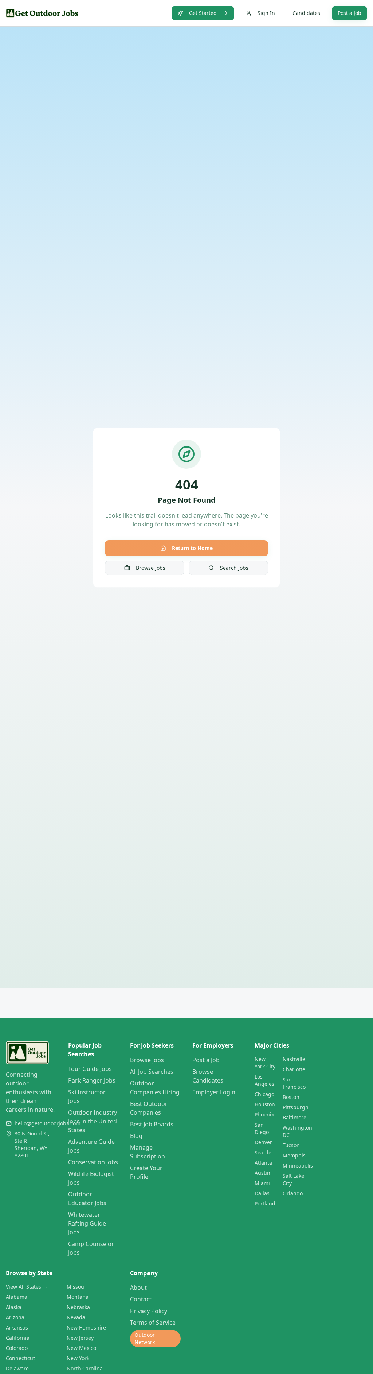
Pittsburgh (296, 1107)
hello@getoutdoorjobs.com (48, 1123)
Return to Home (192, 548)
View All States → (27, 1286)
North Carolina (85, 1368)
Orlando (293, 1193)
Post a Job (349, 12)
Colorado (17, 1347)
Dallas (262, 1193)
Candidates (306, 12)
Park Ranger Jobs (91, 1080)
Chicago (264, 1094)
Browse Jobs (150, 567)
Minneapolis (298, 1165)
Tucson (291, 1145)
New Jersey (80, 1337)
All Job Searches (151, 1072)
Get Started (203, 12)
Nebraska (78, 1307)
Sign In (266, 12)
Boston (291, 1097)
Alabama (16, 1296)
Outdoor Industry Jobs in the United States (92, 1121)
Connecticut (20, 1358)
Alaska (13, 1307)
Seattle (263, 1152)
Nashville (294, 1059)
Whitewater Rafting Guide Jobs (87, 1223)
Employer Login (213, 1092)
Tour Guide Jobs (90, 1069)
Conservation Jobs (93, 1162)
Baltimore (294, 1117)
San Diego (262, 1128)
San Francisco (294, 1083)
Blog (136, 1136)
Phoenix (264, 1114)
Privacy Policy (148, 1311)
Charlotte (294, 1069)
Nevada (76, 1317)
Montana (78, 1296)
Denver (263, 1142)
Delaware (17, 1368)
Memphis (294, 1155)
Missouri (77, 1286)
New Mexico (81, 1347)
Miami (262, 1183)
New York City (265, 1063)
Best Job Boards (151, 1124)
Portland (265, 1203)
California (18, 1337)
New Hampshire (86, 1327)
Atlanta (263, 1162)
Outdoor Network (144, 1338)
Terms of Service (153, 1323)
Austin (262, 1172)
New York (78, 1358)
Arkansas (17, 1327)
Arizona (15, 1317)
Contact (141, 1299)
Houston (265, 1104)
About (138, 1288)
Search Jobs (234, 567)
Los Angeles (264, 1080)
